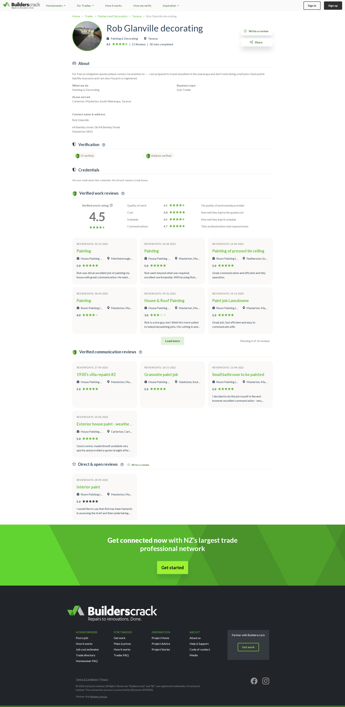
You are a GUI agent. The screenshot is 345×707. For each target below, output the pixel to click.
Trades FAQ (121, 655)
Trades (88, 16)
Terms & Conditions (87, 679)
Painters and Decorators (113, 16)
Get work (119, 638)
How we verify (142, 5)
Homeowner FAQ (87, 661)
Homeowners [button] (54, 5)
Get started (172, 567)
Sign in (312, 5)
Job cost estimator (87, 649)
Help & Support (199, 643)
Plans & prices (122, 643)
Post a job (82, 638)
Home (76, 16)
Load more (172, 341)
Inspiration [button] (170, 5)
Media (194, 655)
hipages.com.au (98, 696)
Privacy (104, 679)
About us (195, 638)
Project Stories (161, 649)
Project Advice (161, 643)
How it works (113, 5)
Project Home (160, 638)
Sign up (333, 5)
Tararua (137, 16)
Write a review (258, 31)
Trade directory (85, 655)
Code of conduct (200, 649)
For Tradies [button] (84, 5)
